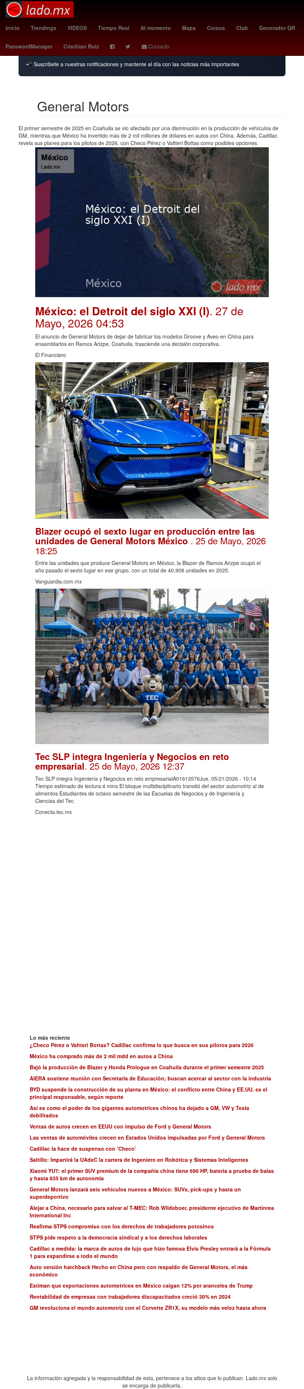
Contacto (158, 46)
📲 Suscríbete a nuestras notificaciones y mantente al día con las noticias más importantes (132, 64)
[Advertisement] (152, 871)
